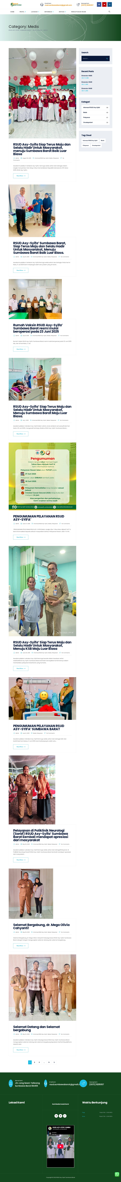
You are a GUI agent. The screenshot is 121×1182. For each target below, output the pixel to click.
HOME (12, 12)
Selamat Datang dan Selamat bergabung (36, 1028)
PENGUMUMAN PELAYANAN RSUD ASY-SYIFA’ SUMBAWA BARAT (38, 727)
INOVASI (61, 12)
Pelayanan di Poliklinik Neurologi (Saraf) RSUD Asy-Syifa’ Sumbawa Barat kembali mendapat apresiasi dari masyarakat (40, 835)
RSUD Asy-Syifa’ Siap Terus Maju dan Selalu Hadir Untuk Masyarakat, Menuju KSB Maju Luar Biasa (42, 645)
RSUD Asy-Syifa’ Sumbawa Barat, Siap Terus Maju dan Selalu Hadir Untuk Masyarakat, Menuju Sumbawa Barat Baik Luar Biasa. (39, 248)
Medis (51, 158)
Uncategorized (88, 122)
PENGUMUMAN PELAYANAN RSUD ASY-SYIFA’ (38, 518)
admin (17, 158)
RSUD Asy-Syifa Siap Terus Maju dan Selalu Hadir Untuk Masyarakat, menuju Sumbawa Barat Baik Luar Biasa (42, 149)
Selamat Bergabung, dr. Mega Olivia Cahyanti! (41, 926)
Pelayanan (56, 158)
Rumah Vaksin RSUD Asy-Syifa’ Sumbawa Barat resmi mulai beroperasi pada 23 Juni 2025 (38, 328)
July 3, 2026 (84, 84)
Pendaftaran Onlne (78, 12)
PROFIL (22, 12)
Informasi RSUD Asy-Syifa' (42, 158)
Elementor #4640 (86, 88)
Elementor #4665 (86, 75)
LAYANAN (34, 12)
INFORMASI (48, 12)
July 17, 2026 (85, 78)
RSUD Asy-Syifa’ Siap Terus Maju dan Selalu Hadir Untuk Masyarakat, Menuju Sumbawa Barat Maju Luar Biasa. (42, 411)
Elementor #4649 (86, 82)
